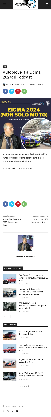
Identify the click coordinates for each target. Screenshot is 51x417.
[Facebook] (5, 91)
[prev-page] (4, 316)
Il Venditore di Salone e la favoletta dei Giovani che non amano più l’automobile (31, 291)
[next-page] (8, 316)
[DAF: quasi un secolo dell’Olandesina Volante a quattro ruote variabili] (9, 306)
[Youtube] (17, 411)
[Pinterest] (18, 91)
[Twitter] (11, 91)
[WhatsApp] (24, 91)
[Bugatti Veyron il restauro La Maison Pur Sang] (9, 363)
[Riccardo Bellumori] (4, 84)
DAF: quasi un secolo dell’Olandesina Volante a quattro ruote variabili (33, 305)
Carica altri (24, 386)
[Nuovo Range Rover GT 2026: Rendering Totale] (9, 335)
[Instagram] (8, 411)
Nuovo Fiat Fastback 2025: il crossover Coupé (12, 222)
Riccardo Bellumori (16, 84)
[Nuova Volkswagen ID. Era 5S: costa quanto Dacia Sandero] (9, 376)
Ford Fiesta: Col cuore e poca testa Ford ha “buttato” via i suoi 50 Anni (33, 278)
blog (5, 67)
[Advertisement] (25, 35)
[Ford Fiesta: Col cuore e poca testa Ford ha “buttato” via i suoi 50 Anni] (9, 279)
